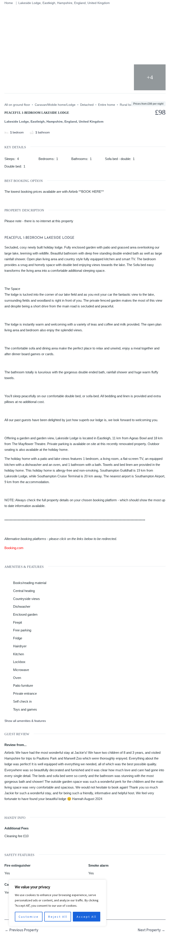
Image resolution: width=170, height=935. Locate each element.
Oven (17, 678)
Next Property (151, 929)
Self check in (22, 701)
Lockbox (19, 662)
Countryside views (26, 599)
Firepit (17, 622)
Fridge (17, 638)
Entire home (106, 104)
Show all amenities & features (25, 721)
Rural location (129, 104)
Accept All (87, 917)
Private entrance (25, 693)
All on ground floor (17, 104)
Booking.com (13, 548)
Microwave (21, 670)
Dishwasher (21, 606)
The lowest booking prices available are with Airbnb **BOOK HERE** (54, 191)
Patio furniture (23, 685)
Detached (87, 104)
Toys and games (25, 709)
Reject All (57, 917)
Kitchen (18, 654)
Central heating (24, 591)
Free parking (22, 630)
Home (8, 3)
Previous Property (21, 929)
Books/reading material (29, 583)
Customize (29, 917)
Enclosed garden (25, 614)
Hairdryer (20, 646)
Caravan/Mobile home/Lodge (55, 104)
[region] (57, 903)
